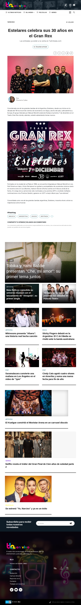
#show (34, 216)
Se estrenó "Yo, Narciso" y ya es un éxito (26, 508)
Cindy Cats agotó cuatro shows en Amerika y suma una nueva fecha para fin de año (58, 376)
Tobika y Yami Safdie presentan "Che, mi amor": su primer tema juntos (33, 271)
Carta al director (15, 576)
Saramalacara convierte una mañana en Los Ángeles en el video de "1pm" (20, 376)
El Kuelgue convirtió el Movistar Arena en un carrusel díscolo (36, 422)
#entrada (44, 216)
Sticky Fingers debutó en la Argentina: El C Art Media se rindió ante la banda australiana (58, 336)
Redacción (13, 573)
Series (53, 12)
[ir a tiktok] (65, 5)
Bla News (29, 12)
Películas (43, 12)
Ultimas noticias (14, 12)
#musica (12, 216)
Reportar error (15, 578)
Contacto (13, 581)
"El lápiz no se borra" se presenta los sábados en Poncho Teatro (55, 296)
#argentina (23, 216)
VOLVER (71, 22)
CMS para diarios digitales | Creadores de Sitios (63, 602)
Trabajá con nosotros (17, 584)
